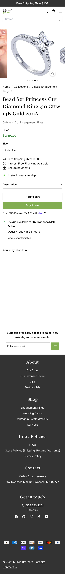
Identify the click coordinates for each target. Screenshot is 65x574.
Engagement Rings (32, 407)
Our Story (32, 370)
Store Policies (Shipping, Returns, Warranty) (32, 450)
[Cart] (53, 11)
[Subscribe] (55, 346)
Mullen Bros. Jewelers (32, 476)
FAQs (32, 444)
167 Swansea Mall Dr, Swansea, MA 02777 (32, 481)
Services (32, 424)
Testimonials (32, 387)
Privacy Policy (32, 456)
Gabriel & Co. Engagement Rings (23, 122)
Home (7, 86)
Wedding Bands (32, 413)
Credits (40, 561)
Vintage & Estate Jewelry (32, 419)
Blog (32, 381)
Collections (21, 86)
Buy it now (32, 205)
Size (5, 143)
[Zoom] (52, 73)
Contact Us (10, 567)
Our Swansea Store (32, 376)
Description (10, 184)
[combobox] (32, 19)
